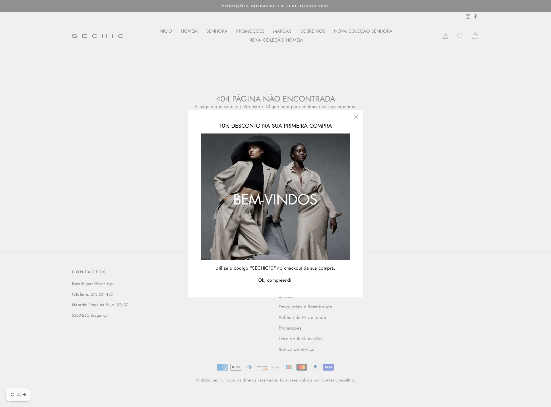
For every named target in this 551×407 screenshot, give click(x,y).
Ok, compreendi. (275, 280)
